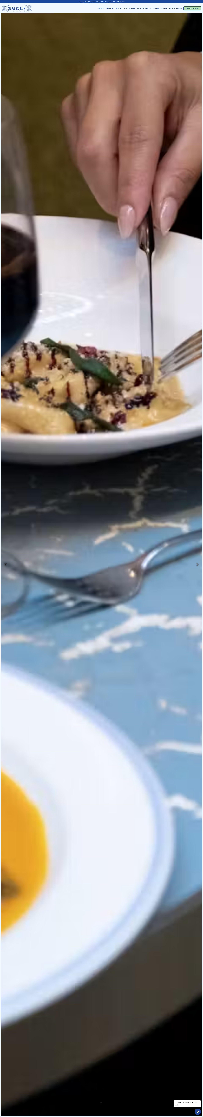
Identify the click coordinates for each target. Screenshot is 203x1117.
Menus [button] (101, 8)
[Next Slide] (197, 564)
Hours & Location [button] (114, 8)
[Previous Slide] (5, 564)
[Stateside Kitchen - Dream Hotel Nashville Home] (17, 8)
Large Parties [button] (160, 8)
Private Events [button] (144, 8)
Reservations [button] (192, 8)
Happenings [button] (129, 8)
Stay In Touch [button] (175, 8)
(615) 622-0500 (118, 1)
